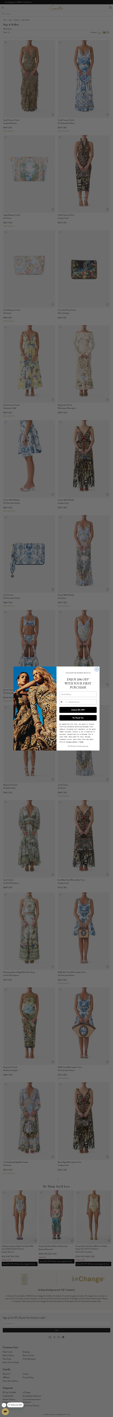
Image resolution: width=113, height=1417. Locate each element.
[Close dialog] (97, 669)
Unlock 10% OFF (78, 709)
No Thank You (78, 717)
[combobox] (63, 702)
